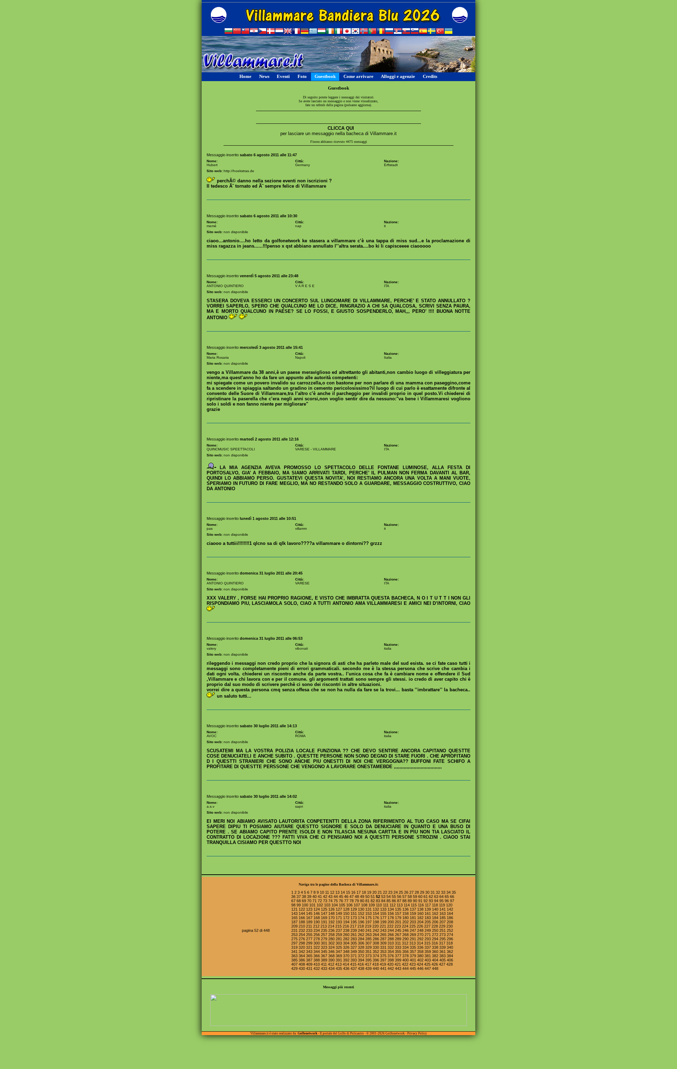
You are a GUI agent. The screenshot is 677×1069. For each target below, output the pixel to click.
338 (435, 947)
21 (380, 892)
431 (309, 968)
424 (420, 964)
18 (364, 892)
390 (331, 960)
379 (413, 956)
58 (410, 896)
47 (351, 896)
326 (346, 947)
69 (304, 901)
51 (373, 896)
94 (436, 901)
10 (322, 892)
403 (428, 960)
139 (428, 909)
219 (368, 926)
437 (353, 968)
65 (447, 896)
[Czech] (262, 32)
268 (405, 935)
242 (376, 930)
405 (442, 960)
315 (427, 943)
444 (405, 968)
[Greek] (313, 32)
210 (302, 926)
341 (294, 951)
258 (331, 935)
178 (391, 918)
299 (309, 943)
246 (405, 930)
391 (339, 960)
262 (361, 935)
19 (369, 892)
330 (376, 947)
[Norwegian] (364, 32)
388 (316, 960)
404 (435, 960)
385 (294, 960)
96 (447, 901)
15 (348, 892)
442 (391, 968)
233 (309, 930)
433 (324, 968)
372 (361, 956)
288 (391, 939)
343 (309, 951)
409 (309, 964)
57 (404, 896)
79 (357, 901)
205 (428, 922)
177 (383, 918)
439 (368, 968)
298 (302, 943)
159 (413, 913)
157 (398, 913)
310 (391, 943)
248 (420, 930)
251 (442, 930)
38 (304, 896)
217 (353, 926)
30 (427, 892)
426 (435, 964)
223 (398, 926)
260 (346, 935)
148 (331, 913)
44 (336, 896)
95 (441, 901)
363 (294, 956)
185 (442, 918)
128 (346, 909)
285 (368, 939)
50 (367, 896)
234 (316, 930)
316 (435, 943)
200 (391, 922)
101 (312, 905)
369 (339, 956)
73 (325, 901)
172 (346, 918)
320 (302, 947)
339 (442, 947)
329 (368, 947)
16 (353, 892)
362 (450, 951)
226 (420, 926)
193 (339, 922)
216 (346, 926)
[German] (304, 32)
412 (331, 964)
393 (353, 960)
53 (383, 896)
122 (302, 909)
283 (353, 939)
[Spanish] (423, 32)
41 (320, 896)
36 (293, 896)
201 (398, 922)
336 (420, 947)
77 (346, 901)
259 (339, 935)
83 (378, 901)
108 (364, 905)
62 (431, 896)
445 (413, 968)
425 (427, 964)
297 (294, 943)
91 (420, 901)
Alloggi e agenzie (398, 76)
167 (309, 918)
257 (324, 935)
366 (316, 956)
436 (346, 968)
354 (391, 951)
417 (368, 964)
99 (299, 905)
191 (324, 922)
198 (376, 922)
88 (404, 901)
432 (316, 968)
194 (346, 922)
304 (346, 943)
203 (413, 922)
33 (443, 892)
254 (302, 935)
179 (398, 918)
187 (294, 922)
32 (438, 892)
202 (405, 922)
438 (361, 968)
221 (383, 926)
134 (391, 909)
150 (346, 913)
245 (398, 930)
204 (420, 922)
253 (294, 935)
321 (309, 947)
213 (324, 926)
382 (435, 956)
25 (401, 892)
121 (294, 909)
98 (293, 905)
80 (362, 901)
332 (391, 947)
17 (358, 892)
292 (420, 939)
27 (411, 892)
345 (324, 951)
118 (435, 905)
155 (383, 913)
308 (376, 943)
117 (428, 905)
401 (413, 960)
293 (428, 939)
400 (405, 960)
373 (368, 956)
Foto (302, 76)
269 (413, 935)
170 (331, 918)
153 (368, 913)
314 (420, 943)
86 (394, 901)
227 (427, 926)
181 (413, 918)
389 (324, 960)
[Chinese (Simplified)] (237, 32)
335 (413, 947)
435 (339, 968)
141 (442, 909)
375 (383, 956)
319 (294, 947)
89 (410, 901)
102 (320, 905)
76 (341, 901)
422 (405, 964)
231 (294, 930)
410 (316, 964)
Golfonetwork (307, 1033)
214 (331, 926)
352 (376, 951)
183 (428, 918)
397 (383, 960)
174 (361, 918)
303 (339, 943)
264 (376, 935)
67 (293, 901)
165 (294, 918)
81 (367, 901)
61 (425, 896)
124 (316, 909)
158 (405, 913)
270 (420, 935)
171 (339, 918)
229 (442, 926)
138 (420, 909)
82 (373, 901)
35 (454, 892)
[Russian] (389, 32)
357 (413, 951)
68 (299, 901)
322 (316, 947)
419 (383, 964)
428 (449, 964)
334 (405, 947)
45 (341, 896)
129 (353, 909)
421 (398, 964)
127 (339, 909)
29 (422, 892)
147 (324, 913)
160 (420, 913)
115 (414, 905)
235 (324, 930)
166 (302, 918)
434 (331, 968)
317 (442, 943)
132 (376, 909)
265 (383, 935)
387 (309, 960)
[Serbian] (398, 32)
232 (302, 930)
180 (405, 918)
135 (398, 909)
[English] (287, 32)
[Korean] (355, 32)
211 (309, 926)
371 (353, 956)
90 (415, 901)
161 (428, 913)
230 (449, 926)
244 (391, 930)
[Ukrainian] (448, 32)
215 (338, 926)
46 (346, 896)
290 (405, 939)
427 (442, 964)
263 (368, 935)
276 (302, 939)
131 (368, 909)
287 (383, 939)
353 (383, 951)
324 (331, 947)
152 (361, 913)
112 (393, 905)
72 (320, 901)
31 (433, 892)
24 (396, 892)
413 (338, 964)
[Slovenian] (414, 32)
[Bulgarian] (228, 32)
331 (383, 947)
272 (435, 935)
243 (383, 930)
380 (420, 956)
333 (398, 947)
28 (417, 892)
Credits (430, 76)
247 (413, 930)
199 (383, 922)
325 (339, 947)
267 (398, 935)
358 (420, 951)
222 (390, 926)
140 (435, 909)
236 (331, 930)
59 (415, 896)
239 (353, 930)
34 (448, 892)
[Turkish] (440, 32)
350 (361, 951)
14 (343, 892)
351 (368, 951)
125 (324, 909)
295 (442, 939)
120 (449, 905)
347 (339, 951)
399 (398, 960)
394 (361, 960)
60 (420, 896)
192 (331, 922)
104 (334, 905)
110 (379, 905)
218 (361, 926)
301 (324, 943)
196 (361, 922)
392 (346, 960)
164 (450, 913)
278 (316, 939)
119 (442, 905)
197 (368, 922)
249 (428, 930)
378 (405, 956)
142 (450, 909)
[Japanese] (347, 32)
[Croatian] (254, 32)
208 (450, 922)
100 (305, 905)
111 (386, 905)
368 (331, 956)
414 (346, 964)
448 (435, 968)
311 (398, 943)
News (264, 76)
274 (450, 935)
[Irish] (330, 32)
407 (294, 964)
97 (452, 901)
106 (349, 905)
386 (302, 960)
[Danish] (271, 32)
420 (390, 964)
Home (245, 76)
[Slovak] (406, 32)
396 (376, 960)
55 (394, 896)
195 (353, 922)
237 (339, 930)
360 (435, 951)
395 (368, 960)
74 (330, 901)
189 (309, 922)
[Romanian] (381, 32)
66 (452, 896)
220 (375, 926)
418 (375, 964)
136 (405, 909)
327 (353, 947)
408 (302, 964)
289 (398, 939)
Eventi (283, 76)
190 (316, 922)
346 (331, 951)
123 (309, 909)
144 (302, 913)
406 (450, 960)
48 (357, 896)
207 (442, 922)
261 (353, 935)
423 (412, 964)
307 (368, 943)
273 (442, 935)
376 (391, 956)
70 (309, 901)
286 (376, 939)
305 (353, 943)
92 (425, 901)
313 (412, 943)
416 (361, 964)
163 (442, 913)
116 (421, 905)
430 (302, 968)
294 (435, 939)
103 (327, 905)
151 (353, 913)
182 (420, 918)
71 (314, 901)
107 (357, 905)
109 (371, 905)
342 (302, 951)
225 (412, 926)
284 (361, 939)
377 (398, 956)
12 (332, 892)
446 (420, 968)
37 (299, 896)
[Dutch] (279, 32)
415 (353, 964)
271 (428, 935)
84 (383, 901)
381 (428, 956)
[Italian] (338, 32)
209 (294, 926)
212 (316, 926)
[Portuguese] (372, 32)
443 (398, 968)
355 (398, 951)
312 (405, 943)
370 (346, 956)
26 (406, 892)
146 (316, 913)
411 (324, 964)
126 (331, 909)
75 (336, 901)
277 (309, 939)
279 (324, 939)
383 (442, 956)
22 (385, 892)
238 (346, 930)
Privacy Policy (417, 1033)
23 (390, 892)
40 (314, 896)
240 (361, 930)
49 (362, 896)
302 (331, 943)
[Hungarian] (321, 32)
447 (428, 968)
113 (400, 905)
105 (342, 905)
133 (383, 909)
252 (450, 930)
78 (351, 901)
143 (294, 913)
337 (428, 947)
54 (388, 896)
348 (346, 951)
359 (428, 951)
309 (383, 943)
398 (391, 960)
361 (442, 951)
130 (361, 909)
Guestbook (325, 76)
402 (420, 960)
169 (324, 918)
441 (383, 968)
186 (450, 918)
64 (441, 896)
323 (324, 947)
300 (316, 943)
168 (316, 918)
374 (376, 956)
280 (331, 939)
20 (374, 892)
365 (309, 956)
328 (361, 947)
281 (339, 939)
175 (368, 918)
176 (376, 918)
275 (294, 939)
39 (309, 896)
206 (435, 922)
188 (302, 922)
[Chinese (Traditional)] (245, 32)
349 (353, 951)
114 (407, 905)
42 (325, 896)
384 (450, 956)
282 (346, 939)
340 (450, 947)
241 (368, 930)
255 (309, 935)
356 (405, 951)
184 (435, 918)
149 (339, 913)
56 (399, 896)
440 (376, 968)
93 (431, 901)
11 (327, 892)
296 (450, 939)
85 (388, 901)
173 (353, 918)
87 (399, 901)
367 (324, 956)
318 (449, 943)
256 (316, 935)
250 (435, 930)
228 (435, 926)
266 (391, 935)
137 (413, 909)
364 (302, 956)
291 (413, 939)
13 (337, 892)
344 (316, 951)
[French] (296, 32)
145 (309, 913)
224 (405, 926)
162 (435, 913)
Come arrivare (358, 76)
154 (376, 913)
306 (361, 943)
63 (436, 896)
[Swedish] (431, 32)
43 (330, 896)
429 (294, 968)
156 (391, 913)
